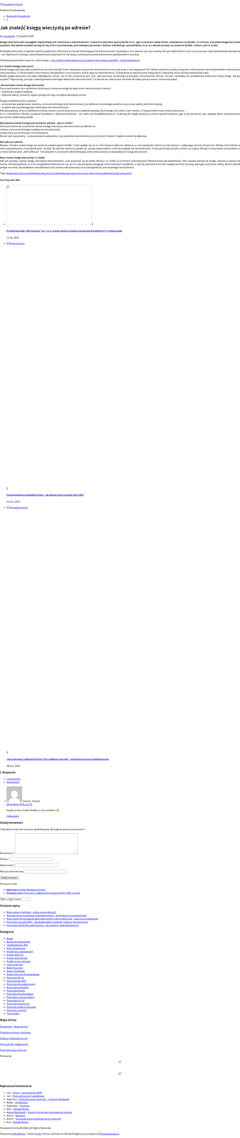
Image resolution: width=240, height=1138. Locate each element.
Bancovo (20, 1115)
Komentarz (7, 853)
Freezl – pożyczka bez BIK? (27, 1092)
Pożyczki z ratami (16, 1010)
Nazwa (4, 859)
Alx (39, 1133)
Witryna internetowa (11, 871)
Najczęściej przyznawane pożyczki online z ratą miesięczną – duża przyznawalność (52, 918)
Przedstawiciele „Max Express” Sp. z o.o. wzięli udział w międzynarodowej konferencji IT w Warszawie (64, 230)
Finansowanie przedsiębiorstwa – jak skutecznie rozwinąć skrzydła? (45, 494)
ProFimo (25, 1105)
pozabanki (9, 36)
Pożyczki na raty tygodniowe (28, 1096)
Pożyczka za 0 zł (15, 1000)
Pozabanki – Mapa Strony (14, 1026)
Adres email (7, 865)
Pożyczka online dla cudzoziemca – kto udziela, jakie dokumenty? (43, 925)
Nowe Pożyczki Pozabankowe (23, 974)
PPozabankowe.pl (109, 1133)
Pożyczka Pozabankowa (20, 994)
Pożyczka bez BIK (16, 980)
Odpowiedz (13, 816)
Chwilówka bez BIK (17, 945)
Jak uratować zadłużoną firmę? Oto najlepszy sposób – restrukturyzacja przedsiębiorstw (58, 759)
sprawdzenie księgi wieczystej (115, 173)
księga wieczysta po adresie (48, 173)
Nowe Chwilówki (16, 971)
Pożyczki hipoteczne (18, 1003)
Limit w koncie (15, 964)
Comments (13, 778)
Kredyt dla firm (15, 954)
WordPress (19, 1133)
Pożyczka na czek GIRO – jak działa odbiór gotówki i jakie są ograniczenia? (47, 922)
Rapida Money (21, 1109)
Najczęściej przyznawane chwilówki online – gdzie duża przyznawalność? (47, 915)
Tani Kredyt (13, 1013)
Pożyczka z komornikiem (20, 997)
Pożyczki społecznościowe (21, 1007)
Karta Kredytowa (16, 948)
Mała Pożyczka (15, 967)
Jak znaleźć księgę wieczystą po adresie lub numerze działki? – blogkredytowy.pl (95, 60)
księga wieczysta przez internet (81, 173)
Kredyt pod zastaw (17, 958)
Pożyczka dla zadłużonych (21, 984)
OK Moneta (21, 1102)
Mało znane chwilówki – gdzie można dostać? (31, 912)
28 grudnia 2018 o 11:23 (19, 804)
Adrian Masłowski (16, 1112)
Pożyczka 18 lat (15, 977)
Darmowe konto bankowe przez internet (38, 1118)
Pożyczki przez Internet (13, 1050)
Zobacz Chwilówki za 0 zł (13, 1038)
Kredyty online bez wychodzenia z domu (50, 1112)
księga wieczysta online (19, 173)
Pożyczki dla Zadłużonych (14, 1044)
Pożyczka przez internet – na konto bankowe (44, 1099)
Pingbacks (13, 782)
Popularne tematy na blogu (15, 1032)
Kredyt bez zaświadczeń (20, 951)
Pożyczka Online (16, 990)
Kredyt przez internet (19, 961)
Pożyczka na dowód (17, 987)
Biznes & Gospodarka (18, 16)
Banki (10, 938)
